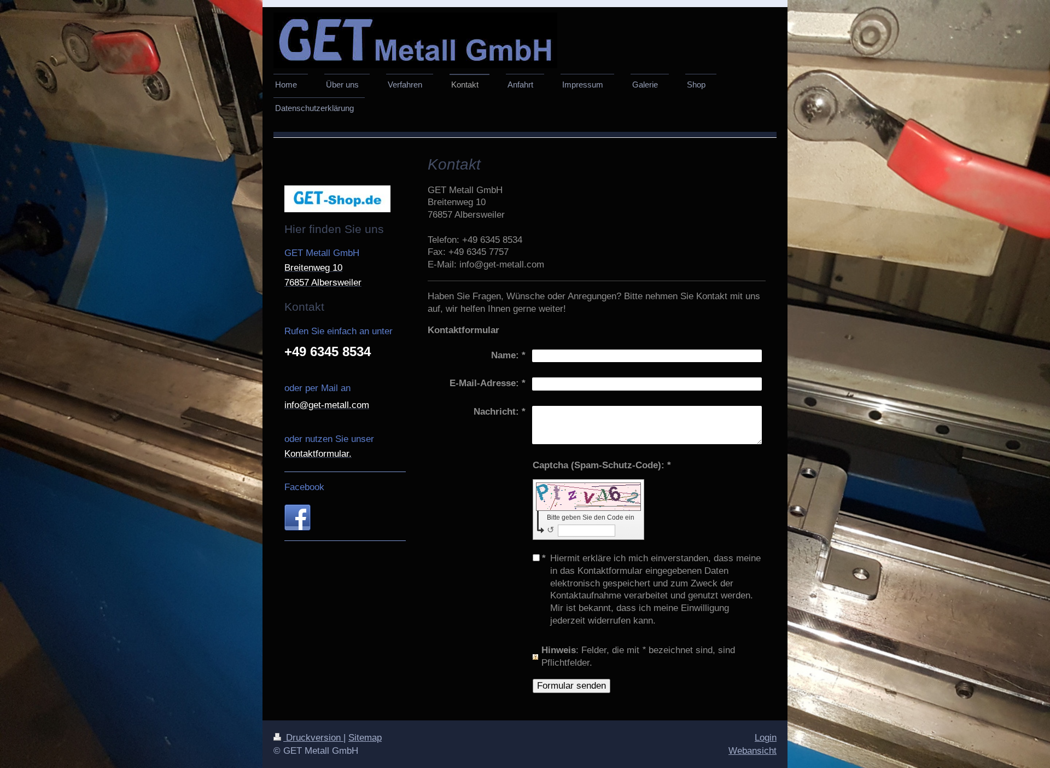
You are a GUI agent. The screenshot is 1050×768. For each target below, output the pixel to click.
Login (766, 737)
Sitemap (365, 737)
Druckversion (313, 737)
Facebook (304, 487)
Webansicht (752, 751)
